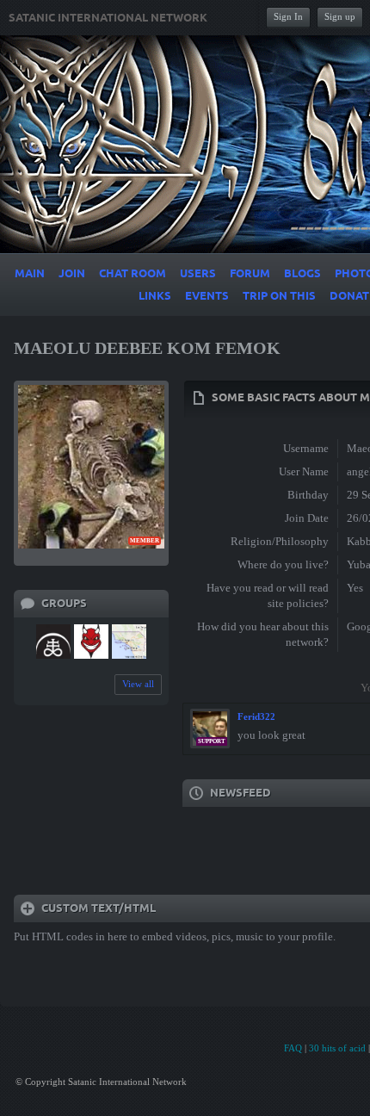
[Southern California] (129, 641)
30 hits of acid (337, 1048)
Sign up (339, 16)
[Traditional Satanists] (91, 641)
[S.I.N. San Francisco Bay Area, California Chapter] (53, 641)
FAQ (293, 1048)
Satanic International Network (108, 18)
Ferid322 (256, 716)
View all (138, 684)
